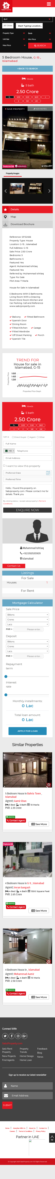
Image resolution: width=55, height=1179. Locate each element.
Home (7, 1128)
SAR (27, 101)
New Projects (9, 1056)
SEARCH (41, 45)
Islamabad (9, 61)
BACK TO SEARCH (28, 68)
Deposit (11, 636)
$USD (18, 97)
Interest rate (11, 684)
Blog (39, 1052)
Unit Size (6, 39)
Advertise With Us (19, 1128)
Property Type (8, 33)
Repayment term (13, 666)
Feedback (42, 1048)
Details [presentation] (15, 209)
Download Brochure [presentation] (22, 224)
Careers (12, 1131)
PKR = (9, 629)
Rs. (10, 97)
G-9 (29, 883)
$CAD (27, 97)
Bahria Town (34, 793)
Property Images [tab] (12, 173)
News (40, 1057)
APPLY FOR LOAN (28, 731)
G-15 (36, 57)
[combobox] (27, 19)
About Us (32, 1128)
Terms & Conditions (25, 1131)
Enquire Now (27, 510)
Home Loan (26, 1060)
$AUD (36, 97)
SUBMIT (7, 1105)
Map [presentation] (13, 216)
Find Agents (8, 1060)
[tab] (27, 209)
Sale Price (12, 609)
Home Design (27, 1056)
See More (41, 824)
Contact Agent (17, 820)
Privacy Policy (40, 1131)
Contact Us (13, 566)
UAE (36, 101)
